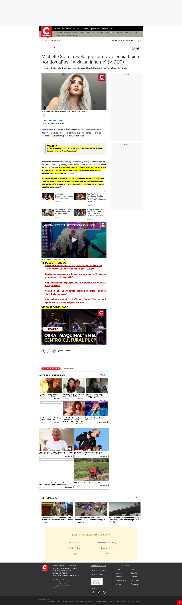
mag (136, 601)
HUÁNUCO (107, 32)
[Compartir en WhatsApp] (54, 351)
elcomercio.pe (54, 601)
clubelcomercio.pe (68, 601)
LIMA (136, 32)
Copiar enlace (65, 351)
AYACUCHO (67, 32)
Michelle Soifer (68, 368)
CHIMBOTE (75, 32)
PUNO (63, 35)
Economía (84, 29)
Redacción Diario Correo (52, 120)
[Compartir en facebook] (133, 48)
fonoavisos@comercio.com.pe (69, 575)
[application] (73, 240)
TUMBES (75, 35)
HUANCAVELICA (90, 32)
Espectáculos (94, 29)
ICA (113, 32)
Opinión (134, 577)
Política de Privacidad (98, 570)
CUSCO (82, 32)
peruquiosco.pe (127, 601)
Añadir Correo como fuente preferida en (125, 40)
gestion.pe (81, 601)
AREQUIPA (59, 32)
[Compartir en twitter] (138, 48)
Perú (63, 29)
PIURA (58, 35)
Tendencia (104, 29)
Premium (134, 584)
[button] (74, 240)
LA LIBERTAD (120, 32)
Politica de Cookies (97, 574)
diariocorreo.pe (113, 601)
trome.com (102, 601)
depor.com (91, 601)
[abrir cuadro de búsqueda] (138, 28)
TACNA (69, 35)
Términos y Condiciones (98, 566)
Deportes (76, 29)
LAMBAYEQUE (129, 32)
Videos (111, 29)
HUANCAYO (100, 32)
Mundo (68, 29)
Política (57, 29)
